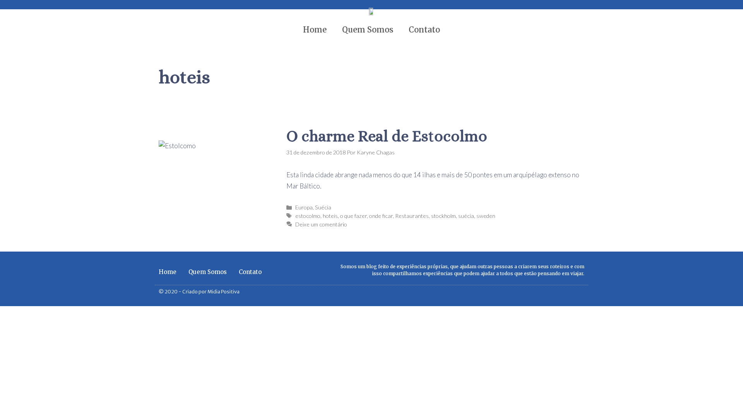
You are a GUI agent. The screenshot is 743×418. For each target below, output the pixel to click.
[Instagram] (581, 292)
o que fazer (353, 215)
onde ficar (381, 215)
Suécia (323, 207)
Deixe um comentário (321, 224)
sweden (485, 215)
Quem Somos (367, 29)
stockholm (443, 215)
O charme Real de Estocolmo (386, 136)
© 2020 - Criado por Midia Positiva (199, 291)
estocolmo (307, 215)
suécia (466, 215)
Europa (304, 207)
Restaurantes (412, 215)
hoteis (330, 215)
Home (315, 29)
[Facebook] (568, 292)
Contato (424, 29)
